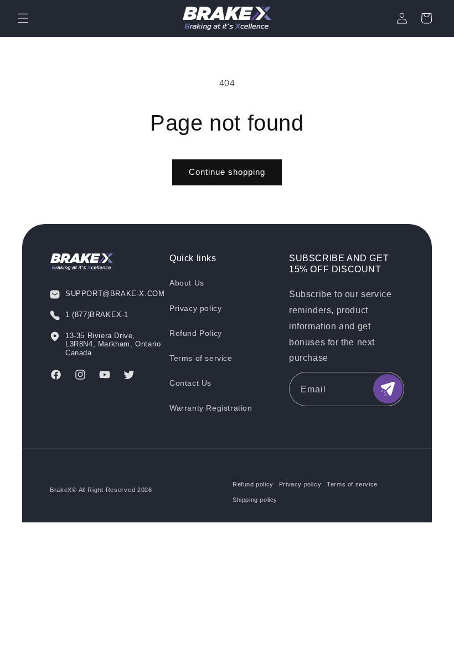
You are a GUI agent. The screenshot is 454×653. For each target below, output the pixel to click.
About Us (186, 282)
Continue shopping (227, 172)
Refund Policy (195, 333)
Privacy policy (195, 308)
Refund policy (253, 484)
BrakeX (61, 489)
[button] (23, 18)
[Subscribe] (388, 388)
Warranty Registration (210, 407)
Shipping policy (255, 499)
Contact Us (190, 383)
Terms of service (201, 358)
